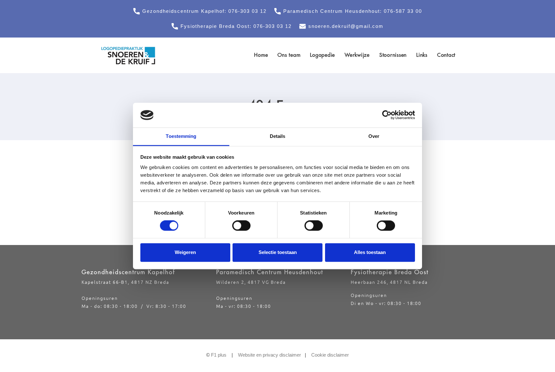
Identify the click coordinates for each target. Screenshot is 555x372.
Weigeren (185, 252)
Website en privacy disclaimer (269, 355)
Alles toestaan (370, 252)
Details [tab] (278, 136)
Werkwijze (357, 55)
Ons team (289, 55)
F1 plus (218, 355)
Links (421, 55)
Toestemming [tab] (181, 136)
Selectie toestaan (278, 252)
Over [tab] (373, 136)
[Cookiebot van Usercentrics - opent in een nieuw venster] (387, 115)
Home (261, 55)
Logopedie (322, 55)
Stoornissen (393, 55)
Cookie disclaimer (330, 355)
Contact (446, 55)
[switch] (241, 226)
